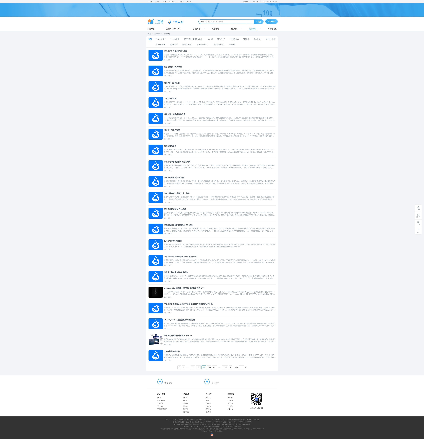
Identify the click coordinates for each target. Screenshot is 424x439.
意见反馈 (168, 383)
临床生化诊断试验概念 (173, 241)
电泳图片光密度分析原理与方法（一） (179, 335)
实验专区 (150, 29)
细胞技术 (246, 39)
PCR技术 (210, 39)
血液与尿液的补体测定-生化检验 (177, 193)
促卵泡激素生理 (170, 98)
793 (203, 367)
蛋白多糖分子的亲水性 (173, 67)
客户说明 (230, 403)
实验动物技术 (160, 45)
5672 (225, 367)
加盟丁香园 (186, 412)
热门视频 (234, 29)
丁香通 (150, 1)
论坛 (164, 1)
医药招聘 (172, 1)
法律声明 (185, 406)
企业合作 (230, 409)
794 (209, 367)
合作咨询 (215, 383)
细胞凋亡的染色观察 (172, 130)
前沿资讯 (252, 29)
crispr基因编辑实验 (172, 351)
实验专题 (215, 29)
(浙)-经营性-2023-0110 (203, 419)
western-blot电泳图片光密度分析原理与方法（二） (184, 288)
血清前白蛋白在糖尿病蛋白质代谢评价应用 (181, 256)
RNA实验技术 (174, 39)
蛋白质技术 (221, 39)
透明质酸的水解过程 (172, 83)
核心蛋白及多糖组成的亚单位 (175, 51)
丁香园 (158, 1)
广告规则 (230, 406)
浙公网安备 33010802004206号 (222, 419)
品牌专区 (208, 400)
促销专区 (208, 406)
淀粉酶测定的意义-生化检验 (175, 209)
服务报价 (230, 397)
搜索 (260, 22)
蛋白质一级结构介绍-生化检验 (176, 272)
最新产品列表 (161, 400)
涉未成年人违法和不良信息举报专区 (212, 431)
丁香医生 (180, 1)
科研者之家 (272, 29)
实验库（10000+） (174, 29)
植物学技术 (173, 45)
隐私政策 (208, 412)
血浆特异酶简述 (170, 146)
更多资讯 (232, 45)
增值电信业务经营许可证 (186, 422)
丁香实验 (160, 403)
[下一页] (230, 367)
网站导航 (185, 409)
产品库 (159, 397)
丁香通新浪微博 (162, 409)
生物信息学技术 (187, 45)
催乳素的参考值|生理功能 (174, 177)
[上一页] (179, 367)
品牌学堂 (208, 403)
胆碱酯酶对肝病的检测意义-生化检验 (178, 225)
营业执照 (175, 422)
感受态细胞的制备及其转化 (193, 39)
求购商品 (208, 397)
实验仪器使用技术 (218, 45)
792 (198, 367)
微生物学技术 (270, 39)
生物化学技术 (234, 39)
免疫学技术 (257, 39)
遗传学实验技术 (202, 45)
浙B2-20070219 (170, 419)
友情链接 (185, 403)
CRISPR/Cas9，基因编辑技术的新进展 (179, 320)
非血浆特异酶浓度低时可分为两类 (177, 162)
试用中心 (160, 406)
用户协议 (208, 409)
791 (192, 367)
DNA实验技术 (161, 39)
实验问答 (196, 29)
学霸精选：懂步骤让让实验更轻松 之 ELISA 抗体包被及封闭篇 (188, 304)
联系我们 (185, 400)
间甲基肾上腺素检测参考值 (174, 114)
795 (214, 367)
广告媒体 (230, 400)
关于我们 (185, 397)
